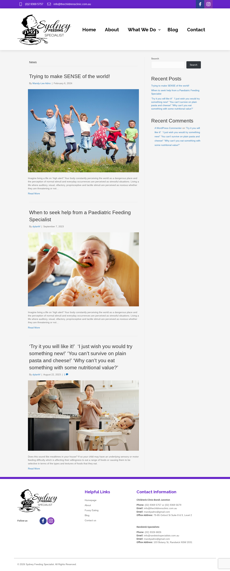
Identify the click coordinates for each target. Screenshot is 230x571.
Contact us (90, 520)
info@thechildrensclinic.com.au (160, 508)
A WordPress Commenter (168, 128)
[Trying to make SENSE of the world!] (83, 130)
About (112, 29)
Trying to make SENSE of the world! (69, 76)
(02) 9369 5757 (153, 505)
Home (89, 29)
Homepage (90, 500)
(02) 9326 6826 (153, 532)
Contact (196, 29)
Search (155, 58)
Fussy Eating (91, 510)
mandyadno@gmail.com (157, 511)
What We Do (142, 29)
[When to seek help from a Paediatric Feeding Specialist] (83, 269)
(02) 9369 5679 (173, 505)
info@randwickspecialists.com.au (161, 535)
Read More (34, 193)
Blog (173, 29)
